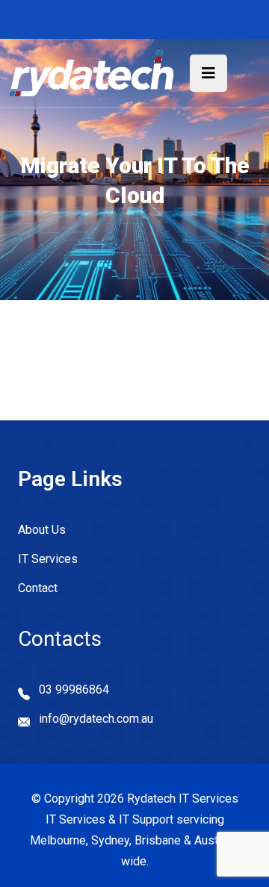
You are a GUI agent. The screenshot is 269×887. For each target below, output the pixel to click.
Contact (38, 588)
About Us (42, 530)
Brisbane (157, 840)
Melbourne (58, 840)
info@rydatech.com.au (96, 719)
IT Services (48, 559)
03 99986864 (74, 689)
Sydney (110, 840)
